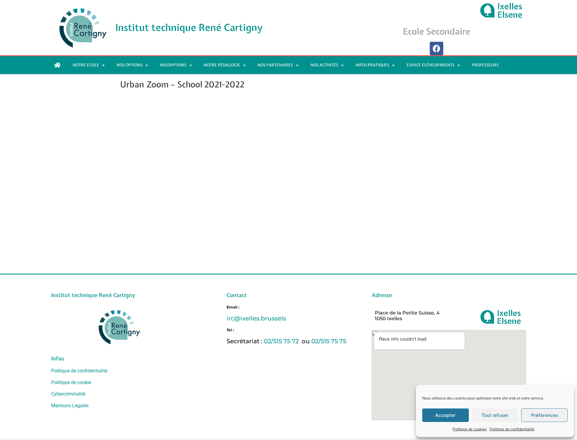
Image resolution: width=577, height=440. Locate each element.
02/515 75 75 (328, 341)
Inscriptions (173, 65)
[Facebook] (436, 48)
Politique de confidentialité (512, 429)
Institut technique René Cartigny (189, 27)
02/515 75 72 (282, 341)
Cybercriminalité (68, 394)
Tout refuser (494, 415)
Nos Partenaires (275, 65)
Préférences (544, 415)
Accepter (445, 415)
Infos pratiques (372, 65)
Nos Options (129, 65)
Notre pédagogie (222, 65)
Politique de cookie (71, 382)
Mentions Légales (70, 405)
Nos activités (324, 65)
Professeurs (485, 65)
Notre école (86, 65)
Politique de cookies (470, 429)
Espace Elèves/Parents (430, 65)
